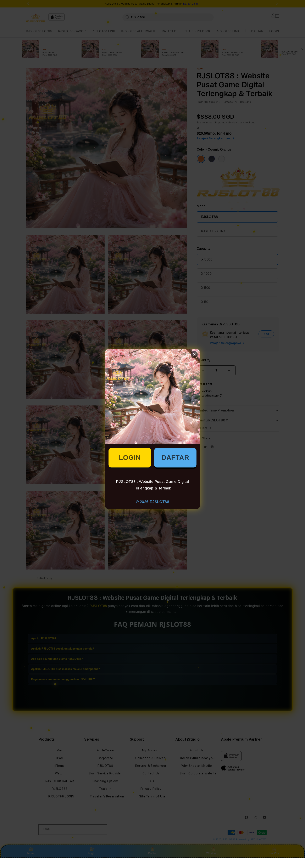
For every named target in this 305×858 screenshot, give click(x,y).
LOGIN (130, 457)
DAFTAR (175, 457)
